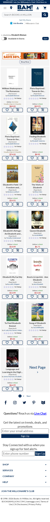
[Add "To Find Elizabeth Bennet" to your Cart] (18, 343)
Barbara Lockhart (13, 192)
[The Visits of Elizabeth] (37, 173)
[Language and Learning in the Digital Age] (12, 358)
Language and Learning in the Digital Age (12, 371)
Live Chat (40, 413)
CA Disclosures (20, 504)
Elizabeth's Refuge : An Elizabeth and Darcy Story (12, 232)
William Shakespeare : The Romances (12, 89)
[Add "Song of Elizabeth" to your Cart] (43, 343)
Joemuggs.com (32, 501)
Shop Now (25, 62)
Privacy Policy (35, 504)
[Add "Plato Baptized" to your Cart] (43, 110)
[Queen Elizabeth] (37, 219)
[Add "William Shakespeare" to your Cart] (18, 110)
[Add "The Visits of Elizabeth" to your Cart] (43, 204)
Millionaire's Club (32, 23)
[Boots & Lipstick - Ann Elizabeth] (37, 266)
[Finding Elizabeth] (37, 125)
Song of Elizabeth (37, 323)
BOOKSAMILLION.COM (13, 501)
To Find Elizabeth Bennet (12, 324)
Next (29, 396)
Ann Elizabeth (38, 284)
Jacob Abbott (38, 235)
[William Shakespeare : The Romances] (12, 77)
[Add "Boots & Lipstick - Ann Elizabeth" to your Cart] (43, 296)
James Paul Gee (9, 376)
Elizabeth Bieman (13, 96)
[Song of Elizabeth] (37, 312)
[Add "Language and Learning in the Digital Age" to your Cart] (18, 389)
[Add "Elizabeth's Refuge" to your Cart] (18, 250)
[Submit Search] (45, 14)
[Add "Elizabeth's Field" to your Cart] (18, 204)
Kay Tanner (13, 330)
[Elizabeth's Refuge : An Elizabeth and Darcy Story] (12, 219)
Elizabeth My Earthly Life (12, 278)
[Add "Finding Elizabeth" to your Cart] (43, 158)
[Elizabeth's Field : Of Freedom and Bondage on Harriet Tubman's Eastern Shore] (12, 173)
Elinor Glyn (38, 192)
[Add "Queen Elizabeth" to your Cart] (43, 250)
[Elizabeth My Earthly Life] (12, 266)
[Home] (25, 8)
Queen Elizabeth (37, 230)
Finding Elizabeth (37, 136)
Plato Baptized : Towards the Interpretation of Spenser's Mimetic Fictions (37, 90)
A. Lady (6, 330)
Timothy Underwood (13, 238)
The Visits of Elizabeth (38, 186)
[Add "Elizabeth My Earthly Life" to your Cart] (18, 296)
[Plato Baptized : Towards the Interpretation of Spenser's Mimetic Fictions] (37, 77)
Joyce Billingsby (38, 327)
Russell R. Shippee (13, 284)
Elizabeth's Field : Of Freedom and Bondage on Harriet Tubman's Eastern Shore (12, 186)
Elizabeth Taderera (38, 141)
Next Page (37, 369)
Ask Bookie (18, 23)
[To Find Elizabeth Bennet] (12, 312)
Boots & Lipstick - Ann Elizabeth (37, 278)
